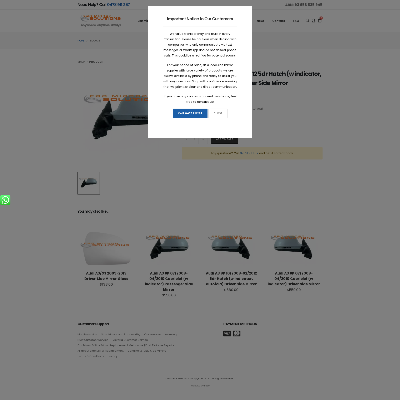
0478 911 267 (193, 113)
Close (218, 113)
